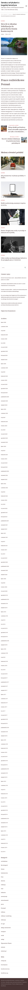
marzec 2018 (4, 665)
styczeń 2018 (4, 673)
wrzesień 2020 (4, 570)
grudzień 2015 (4, 760)
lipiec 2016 (3, 740)
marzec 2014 (4, 847)
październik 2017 (5, 682)
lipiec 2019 (3, 611)
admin (2, 34)
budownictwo (4, 873)
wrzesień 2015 (4, 773)
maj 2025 (3, 372)
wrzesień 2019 (4, 603)
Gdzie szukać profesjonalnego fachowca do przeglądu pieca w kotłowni (14, 259)
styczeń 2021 (4, 558)
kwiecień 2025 (4, 376)
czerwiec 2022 (4, 487)
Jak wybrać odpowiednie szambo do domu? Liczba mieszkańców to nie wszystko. (13, 284)
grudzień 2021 (4, 512)
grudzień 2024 (4, 388)
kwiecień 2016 (4, 748)
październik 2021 (5, 520)
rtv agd (3, 923)
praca (2, 904)
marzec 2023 (4, 458)
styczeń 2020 (4, 591)
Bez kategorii (4, 865)
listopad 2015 (4, 764)
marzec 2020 (4, 587)
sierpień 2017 (4, 690)
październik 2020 (5, 566)
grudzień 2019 (4, 595)
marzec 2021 (4, 549)
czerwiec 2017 (4, 698)
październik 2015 (5, 768)
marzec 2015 (4, 797)
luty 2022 (3, 504)
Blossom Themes (12, 984)
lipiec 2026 (3, 322)
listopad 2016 (4, 723)
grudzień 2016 (4, 719)
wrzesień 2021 (4, 525)
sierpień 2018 (4, 644)
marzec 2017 (4, 706)
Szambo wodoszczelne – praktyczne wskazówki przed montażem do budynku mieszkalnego (14, 290)
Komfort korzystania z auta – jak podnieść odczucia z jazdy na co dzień (13, 278)
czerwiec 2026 (4, 326)
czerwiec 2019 (4, 615)
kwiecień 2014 (4, 843)
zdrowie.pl (3, 951)
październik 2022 (5, 471)
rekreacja (3, 920)
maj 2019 (3, 620)
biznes (3, 21)
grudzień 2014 (4, 810)
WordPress (3, 985)
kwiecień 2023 (4, 454)
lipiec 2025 (3, 363)
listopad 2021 (4, 516)
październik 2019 (5, 599)
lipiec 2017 (3, 694)
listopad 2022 (4, 467)
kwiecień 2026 (4, 334)
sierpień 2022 (4, 479)
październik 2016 (5, 727)
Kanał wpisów (4, 964)
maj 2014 (3, 839)
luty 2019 (3, 624)
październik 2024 (5, 396)
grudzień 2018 (4, 632)
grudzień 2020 (4, 562)
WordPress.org (4, 973)
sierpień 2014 (4, 826)
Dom (2, 877)
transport (3, 931)
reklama (3, 912)
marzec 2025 (4, 380)
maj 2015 (3, 789)
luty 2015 (3, 802)
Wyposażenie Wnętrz (6, 943)
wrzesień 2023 (4, 442)
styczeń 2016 (4, 756)
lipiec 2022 (3, 483)
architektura (4, 861)
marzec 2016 (4, 752)
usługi (2, 939)
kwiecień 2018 (4, 661)
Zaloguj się (3, 960)
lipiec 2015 (3, 781)
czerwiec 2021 (4, 537)
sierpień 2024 (4, 405)
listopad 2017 (4, 677)
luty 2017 (3, 711)
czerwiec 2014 (4, 835)
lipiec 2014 (3, 830)
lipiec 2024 (3, 409)
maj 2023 (3, 450)
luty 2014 (3, 851)
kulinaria (3, 892)
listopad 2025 (4, 355)
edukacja (3, 884)
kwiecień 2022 (4, 496)
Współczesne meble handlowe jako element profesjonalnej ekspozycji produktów (11, 304)
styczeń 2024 (4, 434)
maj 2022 (3, 491)
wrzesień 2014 (4, 822)
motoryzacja (4, 896)
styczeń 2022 (4, 508)
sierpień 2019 (4, 607)
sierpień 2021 (4, 529)
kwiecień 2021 (4, 545)
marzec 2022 (4, 500)
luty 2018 (3, 669)
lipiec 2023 (3, 446)
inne (2, 888)
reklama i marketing (6, 916)
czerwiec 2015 (4, 785)
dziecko (3, 881)
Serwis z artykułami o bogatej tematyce (10, 4)
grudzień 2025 (4, 351)
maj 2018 (3, 657)
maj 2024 (3, 417)
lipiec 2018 (3, 649)
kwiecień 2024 (4, 421)
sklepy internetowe (6, 927)
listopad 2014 (4, 814)
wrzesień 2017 (4, 686)
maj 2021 (3, 541)
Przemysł (3, 908)
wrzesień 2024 (4, 400)
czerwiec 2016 (4, 744)
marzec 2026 (4, 338)
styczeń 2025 (4, 384)
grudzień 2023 (4, 438)
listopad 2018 (4, 636)
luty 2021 (3, 553)
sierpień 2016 (4, 735)
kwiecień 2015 (4, 793)
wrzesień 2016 (4, 731)
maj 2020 (3, 582)
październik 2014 (5, 818)
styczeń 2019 (4, 628)
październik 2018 (5, 640)
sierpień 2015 (4, 777)
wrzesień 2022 (4, 475)
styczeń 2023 (4, 462)
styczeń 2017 (4, 715)
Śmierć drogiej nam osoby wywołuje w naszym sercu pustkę (13, 231)
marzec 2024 (4, 425)
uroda (2, 935)
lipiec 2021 (3, 533)
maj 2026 (3, 330)
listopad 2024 (4, 392)
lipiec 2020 (3, 578)
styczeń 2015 (4, 806)
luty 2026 (3, 343)
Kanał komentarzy (5, 968)
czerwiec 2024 (4, 413)
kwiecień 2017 (4, 702)
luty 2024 (3, 429)
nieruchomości (5, 900)
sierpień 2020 (4, 574)
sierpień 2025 (4, 359)
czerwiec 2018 (4, 653)
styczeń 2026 (4, 347)
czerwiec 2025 (4, 367)
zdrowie (3, 947)
